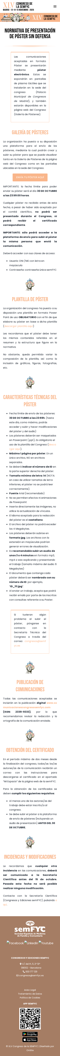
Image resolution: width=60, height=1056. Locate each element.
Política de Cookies (30, 997)
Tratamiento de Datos (30, 993)
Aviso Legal (30, 989)
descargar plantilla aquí (18, 326)
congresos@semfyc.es (31, 975)
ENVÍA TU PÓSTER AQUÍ (30, 177)
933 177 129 (31, 971)
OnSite (30, 1050)
